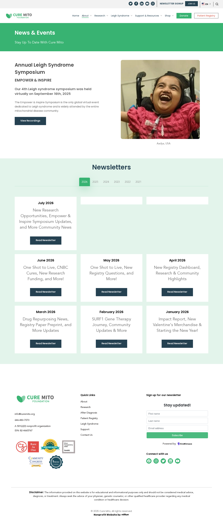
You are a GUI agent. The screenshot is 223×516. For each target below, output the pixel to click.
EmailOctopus (186, 444)
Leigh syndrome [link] (41, 89)
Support (84, 429)
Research (85, 407)
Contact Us (86, 435)
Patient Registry (89, 418)
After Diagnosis (88, 413)
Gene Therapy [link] (118, 319)
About (83, 401)
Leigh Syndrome (89, 424)
